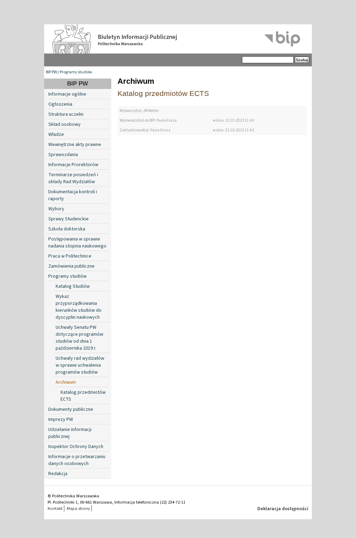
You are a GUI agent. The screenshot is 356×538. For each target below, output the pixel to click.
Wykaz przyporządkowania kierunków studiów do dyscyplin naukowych (79, 307)
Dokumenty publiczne (70, 409)
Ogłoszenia (60, 104)
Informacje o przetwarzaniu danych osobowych (76, 460)
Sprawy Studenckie (68, 218)
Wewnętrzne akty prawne (74, 144)
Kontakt (55, 508)
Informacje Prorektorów (73, 164)
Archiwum (66, 382)
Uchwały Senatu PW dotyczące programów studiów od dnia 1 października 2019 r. (79, 338)
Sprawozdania (63, 154)
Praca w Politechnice (69, 256)
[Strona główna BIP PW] (178, 39)
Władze (56, 134)
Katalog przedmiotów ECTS (163, 93)
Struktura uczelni (65, 114)
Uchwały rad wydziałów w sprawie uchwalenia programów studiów (80, 365)
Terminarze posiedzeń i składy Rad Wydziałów (73, 178)
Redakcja (57, 473)
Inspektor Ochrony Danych (75, 446)
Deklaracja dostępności (282, 508)
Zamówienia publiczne (71, 266)
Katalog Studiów (73, 286)
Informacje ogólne (67, 94)
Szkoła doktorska (66, 229)
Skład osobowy (64, 124)
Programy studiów (76, 72)
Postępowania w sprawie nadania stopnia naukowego (77, 243)
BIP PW (51, 72)
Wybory (56, 208)
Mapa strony (78, 508)
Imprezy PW (60, 419)
